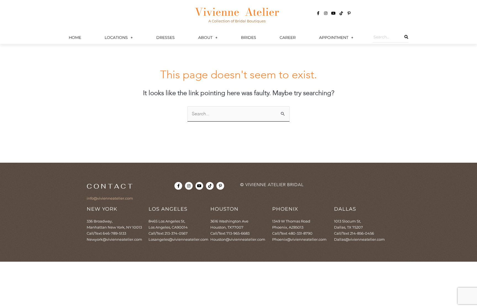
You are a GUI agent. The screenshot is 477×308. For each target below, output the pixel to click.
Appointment (333, 37)
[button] (119, 37)
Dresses (165, 37)
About (205, 37)
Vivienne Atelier (237, 12)
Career (288, 37)
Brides (248, 37)
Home (75, 37)
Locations (116, 37)
